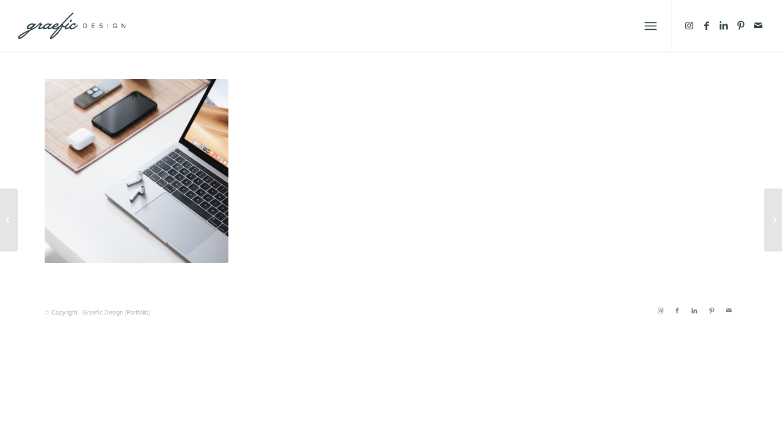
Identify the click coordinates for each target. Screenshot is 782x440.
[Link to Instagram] (689, 25)
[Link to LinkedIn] (723, 25)
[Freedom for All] (773, 220)
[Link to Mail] (758, 25)
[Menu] (651, 25)
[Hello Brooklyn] (9, 220)
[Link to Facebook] (706, 25)
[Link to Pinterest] (740, 25)
